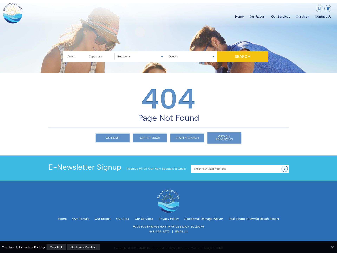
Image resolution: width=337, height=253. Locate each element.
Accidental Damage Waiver (203, 219)
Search (242, 56)
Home (239, 16)
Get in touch (150, 138)
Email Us (181, 231)
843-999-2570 (159, 231)
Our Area (302, 16)
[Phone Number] (319, 8)
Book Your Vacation (83, 247)
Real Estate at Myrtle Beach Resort (254, 219)
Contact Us (323, 16)
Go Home (113, 138)
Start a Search (187, 138)
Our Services (280, 16)
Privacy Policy (169, 219)
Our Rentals (80, 219)
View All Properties (224, 138)
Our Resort (257, 16)
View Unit (56, 247)
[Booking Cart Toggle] (327, 8)
